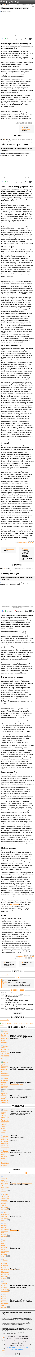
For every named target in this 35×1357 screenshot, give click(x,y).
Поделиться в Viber (12, 1)
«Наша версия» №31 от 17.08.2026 (26, 542)
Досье (18, 977)
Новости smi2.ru (4, 975)
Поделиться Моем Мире (4, 1)
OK (17, 1353)
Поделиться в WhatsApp (9, 1)
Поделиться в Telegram (15, 1)
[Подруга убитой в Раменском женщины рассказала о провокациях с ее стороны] (5, 1068)
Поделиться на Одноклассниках (6, 1)
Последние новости (17, 990)
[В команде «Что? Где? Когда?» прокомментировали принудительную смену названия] (5, 1036)
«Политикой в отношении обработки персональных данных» (17, 1348)
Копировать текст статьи (17, 1)
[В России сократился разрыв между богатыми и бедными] (5, 1083)
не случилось (14, 904)
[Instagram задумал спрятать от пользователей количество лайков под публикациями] (5, 1141)
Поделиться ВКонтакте (1, 1)
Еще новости (17, 1013)
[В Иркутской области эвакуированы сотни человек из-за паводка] (5, 1096)
